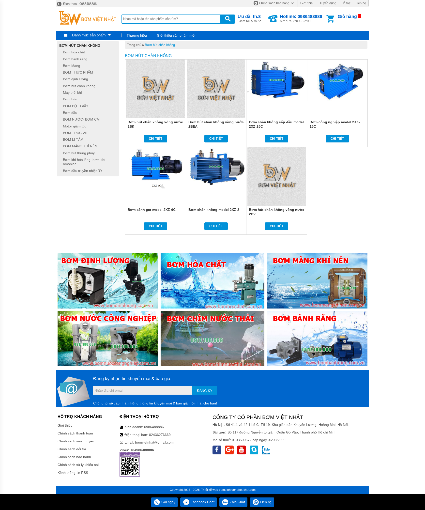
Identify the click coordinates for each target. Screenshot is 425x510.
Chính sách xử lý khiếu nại (78, 465)
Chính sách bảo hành (74, 457)
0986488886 (154, 427)
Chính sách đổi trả (72, 449)
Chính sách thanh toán (75, 433)
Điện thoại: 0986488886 (79, 4)
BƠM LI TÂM (73, 139)
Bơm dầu (70, 113)
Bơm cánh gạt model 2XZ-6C (152, 210)
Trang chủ (134, 45)
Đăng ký (204, 391)
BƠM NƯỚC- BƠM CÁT (82, 120)
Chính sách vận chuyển (76, 441)
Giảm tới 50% (249, 18)
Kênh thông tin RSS (73, 473)
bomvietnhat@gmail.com (154, 442)
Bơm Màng (71, 66)
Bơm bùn (70, 99)
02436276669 (160, 435)
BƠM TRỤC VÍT (75, 133)
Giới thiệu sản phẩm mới (176, 35)
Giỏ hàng (347, 16)
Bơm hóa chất (74, 52)
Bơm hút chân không (160, 45)
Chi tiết (155, 138)
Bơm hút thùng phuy (79, 153)
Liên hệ (361, 3)
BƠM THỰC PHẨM (78, 72)
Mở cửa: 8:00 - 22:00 (301, 18)
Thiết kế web (209, 490)
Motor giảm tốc (74, 126)
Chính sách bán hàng (274, 3)
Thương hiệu (137, 35)
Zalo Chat (237, 502)
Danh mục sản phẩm (89, 35)
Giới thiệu (307, 3)
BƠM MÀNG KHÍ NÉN (80, 146)
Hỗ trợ (345, 3)
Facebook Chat (202, 502)
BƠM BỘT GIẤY (75, 106)
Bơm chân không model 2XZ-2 (213, 210)
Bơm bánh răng (75, 59)
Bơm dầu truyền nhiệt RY (82, 171)
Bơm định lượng (75, 79)
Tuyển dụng (327, 3)
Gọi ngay (167, 502)
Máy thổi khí (72, 92)
